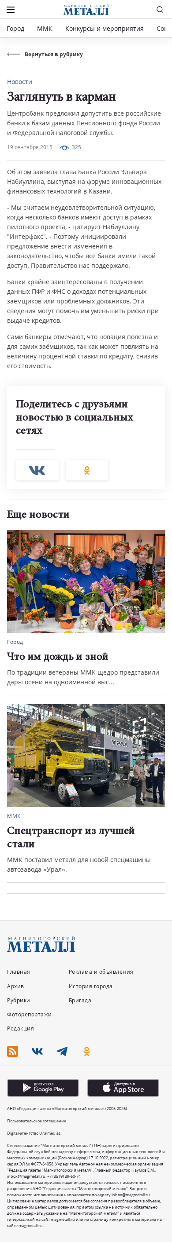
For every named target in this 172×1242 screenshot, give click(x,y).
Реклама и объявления (101, 971)
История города (91, 986)
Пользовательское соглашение (36, 1121)
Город (15, 28)
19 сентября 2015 (29, 147)
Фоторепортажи (29, 1014)
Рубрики (18, 1000)
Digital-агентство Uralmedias (33, 1133)
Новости (19, 81)
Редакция (20, 1028)
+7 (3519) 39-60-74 (64, 1176)
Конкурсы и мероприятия (105, 28)
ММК (44, 28)
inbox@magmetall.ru (26, 1176)
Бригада (80, 1000)
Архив (15, 986)
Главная (18, 971)
